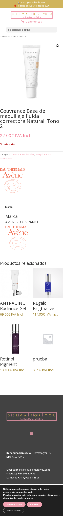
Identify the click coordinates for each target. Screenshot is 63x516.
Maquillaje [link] (41, 154)
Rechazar (34, 504)
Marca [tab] (9, 206)
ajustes (29, 498)
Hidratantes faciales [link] (23, 154)
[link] (32, 14)
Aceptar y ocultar (14, 504)
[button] (31, 30)
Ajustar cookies (14, 510)
